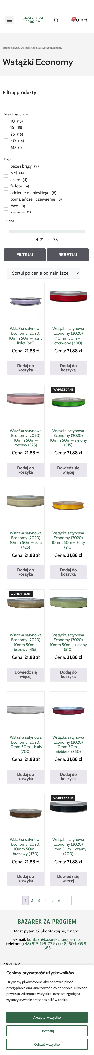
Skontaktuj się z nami (60, 931)
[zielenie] (6, 212)
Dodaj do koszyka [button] (25, 367)
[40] (6, 140)
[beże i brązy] (6, 166)
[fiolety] (6, 186)
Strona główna (11, 47)
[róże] (6, 206)
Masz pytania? (27, 931)
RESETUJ (67, 254)
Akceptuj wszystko (47, 1017)
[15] (6, 127)
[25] (6, 134)
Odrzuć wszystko (47, 1044)
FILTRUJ (24, 254)
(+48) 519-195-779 (38, 943)
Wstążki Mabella (30, 47)
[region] (47, 1010)
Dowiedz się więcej (68, 470)
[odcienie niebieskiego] (6, 192)
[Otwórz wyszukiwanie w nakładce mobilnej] (56, 20)
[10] (6, 121)
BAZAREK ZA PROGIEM (33, 20)
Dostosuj (47, 1031)
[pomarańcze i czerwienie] (6, 199)
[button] (9, 20)
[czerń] (6, 179)
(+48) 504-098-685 (65, 945)
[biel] (6, 173)
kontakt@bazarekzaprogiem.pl (54, 939)
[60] (6, 147)
